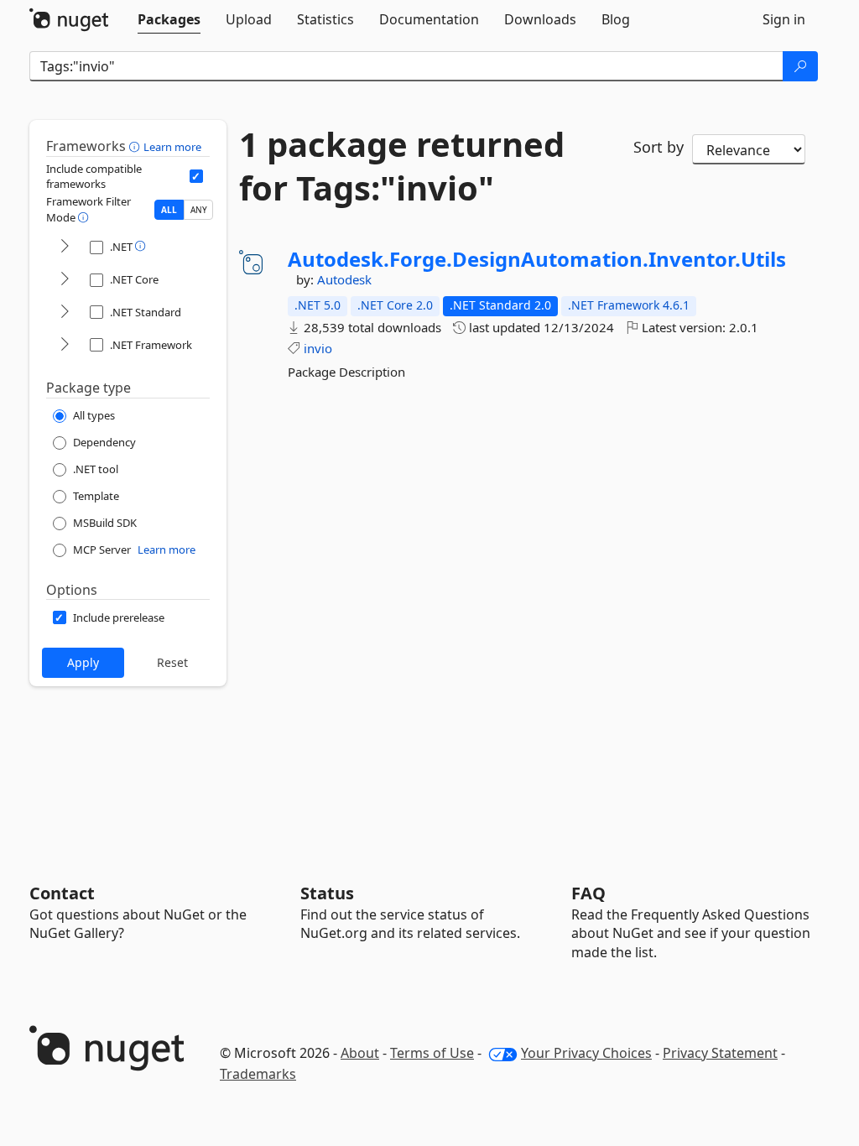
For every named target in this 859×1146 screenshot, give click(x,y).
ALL (169, 210)
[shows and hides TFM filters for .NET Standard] (64, 312)
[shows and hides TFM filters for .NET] (64, 247)
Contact (62, 893)
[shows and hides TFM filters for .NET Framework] (64, 345)
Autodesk (344, 279)
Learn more (172, 146)
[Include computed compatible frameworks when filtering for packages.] (196, 176)
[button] (136, 146)
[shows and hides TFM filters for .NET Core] (64, 279)
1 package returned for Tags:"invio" (402, 166)
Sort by (658, 147)
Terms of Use (432, 1053)
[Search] (800, 66)
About (360, 1053)
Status (327, 893)
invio (318, 348)
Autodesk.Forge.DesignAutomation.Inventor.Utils (537, 259)
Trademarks (258, 1074)
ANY (198, 210)
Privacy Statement (720, 1053)
